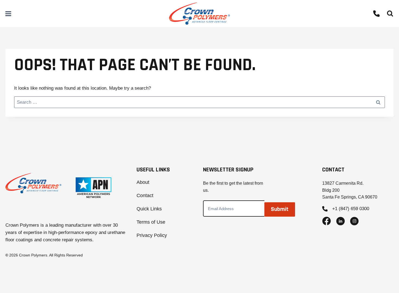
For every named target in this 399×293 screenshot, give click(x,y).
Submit (280, 209)
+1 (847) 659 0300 (350, 208)
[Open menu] (8, 13)
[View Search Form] (390, 13)
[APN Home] (93, 189)
